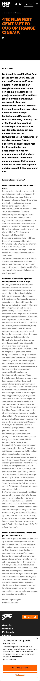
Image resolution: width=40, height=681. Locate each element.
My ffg (28, 4)
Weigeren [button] (19, 675)
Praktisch (8, 632)
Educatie (7, 628)
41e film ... (19, 12)
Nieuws (7, 635)
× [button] (37, 638)
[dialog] (20, 658)
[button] (20, 659)
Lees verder (17, 657)
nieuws (9, 12)
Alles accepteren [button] (20, 668)
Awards (7, 625)
